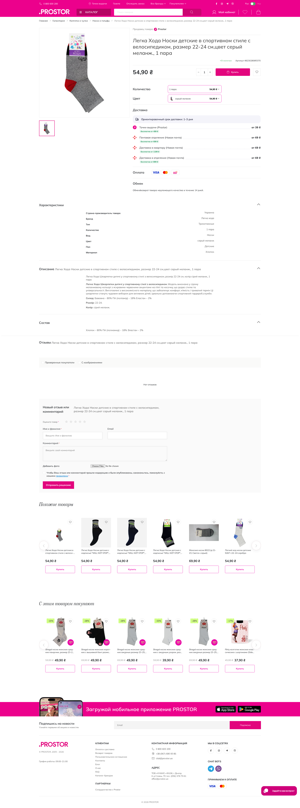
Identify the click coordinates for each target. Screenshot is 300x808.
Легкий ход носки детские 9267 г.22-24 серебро (238, 551)
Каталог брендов (104, 775)
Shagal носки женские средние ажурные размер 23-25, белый (131, 651)
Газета (116, 3)
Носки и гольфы (101, 20)
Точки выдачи (99, 3)
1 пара (50, 578)
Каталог (91, 12)
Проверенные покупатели (59, 362)
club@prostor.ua (164, 758)
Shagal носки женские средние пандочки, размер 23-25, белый (59, 651)
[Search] (192, 12)
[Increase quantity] (210, 72)
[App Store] (225, 709)
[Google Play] (249, 709)
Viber (232, 3)
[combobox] (195, 89)
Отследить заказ (135, 3)
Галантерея (58, 20)
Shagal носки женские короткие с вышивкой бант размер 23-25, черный (96, 651)
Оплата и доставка (104, 749)
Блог (97, 764)
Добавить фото (51, 466)
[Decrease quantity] (198, 72)
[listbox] (186, 89)
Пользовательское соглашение (111, 757)
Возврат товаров (103, 753)
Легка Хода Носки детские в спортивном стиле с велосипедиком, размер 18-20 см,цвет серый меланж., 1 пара (59, 551)
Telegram (227, 3)
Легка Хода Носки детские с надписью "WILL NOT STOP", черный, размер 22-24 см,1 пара (95, 551)
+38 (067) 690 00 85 (166, 753)
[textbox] (195, 89)
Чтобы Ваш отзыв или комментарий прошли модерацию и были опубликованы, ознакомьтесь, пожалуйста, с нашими (106, 474)
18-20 (157, 578)
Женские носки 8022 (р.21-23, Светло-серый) (202, 551)
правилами (62, 475)
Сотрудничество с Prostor (108, 789)
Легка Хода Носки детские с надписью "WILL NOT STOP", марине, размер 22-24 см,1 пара (131, 551)
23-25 (203, 578)
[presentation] (43, 545)
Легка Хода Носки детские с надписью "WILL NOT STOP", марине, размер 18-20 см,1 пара (167, 551)
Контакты (100, 760)
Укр (259, 3)
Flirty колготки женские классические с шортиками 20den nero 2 (239, 651)
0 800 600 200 (50, 3)
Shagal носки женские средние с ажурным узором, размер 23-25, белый (167, 651)
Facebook (216, 3)
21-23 (193, 578)
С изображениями (92, 362)
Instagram (222, 3)
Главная (43, 20)
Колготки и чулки (79, 20)
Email (111, 428)
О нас (98, 768)
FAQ (97, 772)
